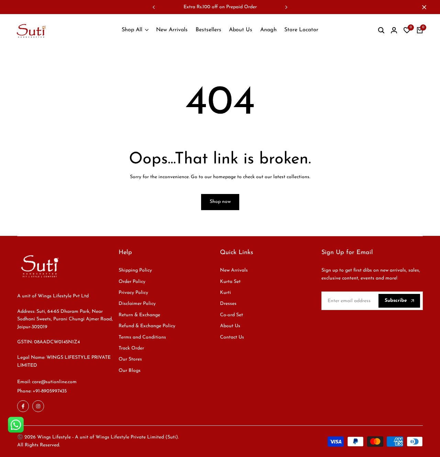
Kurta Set (230, 281)
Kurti (225, 292)
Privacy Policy (133, 292)
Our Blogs (130, 370)
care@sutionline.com (54, 382)
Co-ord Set (231, 315)
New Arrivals (234, 270)
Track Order (131, 348)
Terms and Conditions (142, 337)
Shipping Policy (135, 270)
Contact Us (232, 337)
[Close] (422, 7)
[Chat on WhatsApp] (16, 424)
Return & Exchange (139, 315)
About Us (230, 326)
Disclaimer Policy (137, 303)
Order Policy (132, 281)
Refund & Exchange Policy (147, 326)
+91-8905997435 (50, 391)
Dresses (228, 303)
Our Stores (130, 359)
